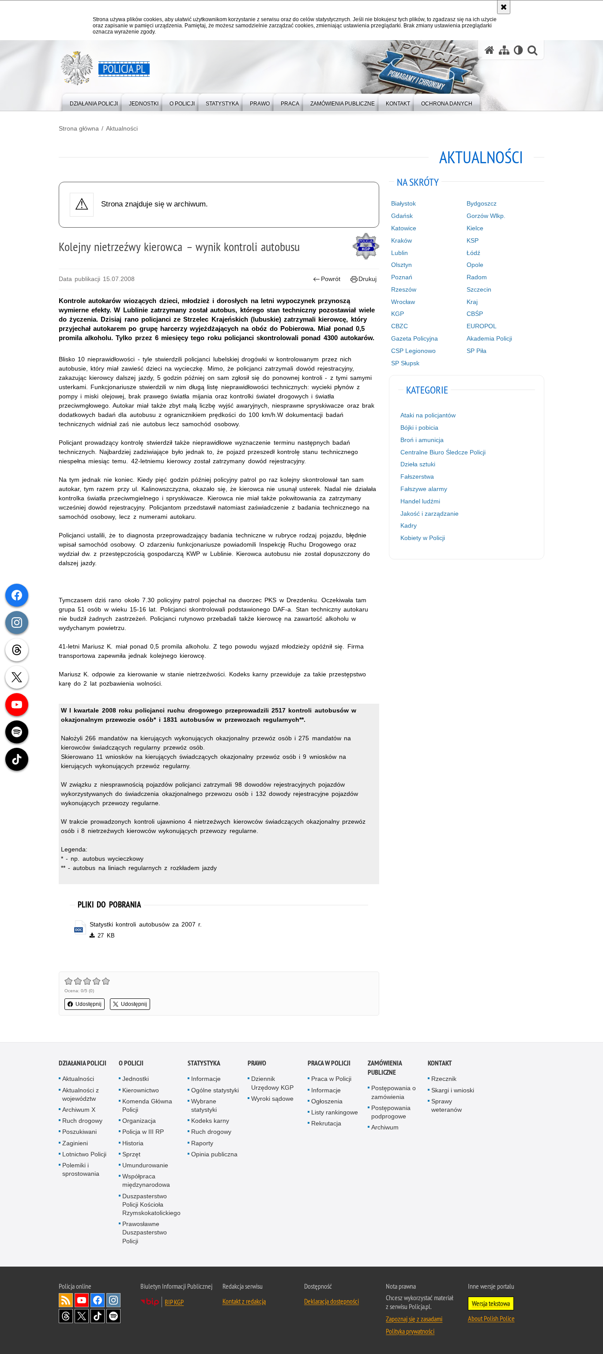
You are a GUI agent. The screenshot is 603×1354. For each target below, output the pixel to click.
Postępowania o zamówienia (393, 1092)
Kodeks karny (210, 1120)
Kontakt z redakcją (244, 1301)
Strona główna (79, 128)
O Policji (131, 1063)
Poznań (401, 277)
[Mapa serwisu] (504, 50)
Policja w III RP (143, 1131)
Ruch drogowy (82, 1120)
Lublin (399, 252)
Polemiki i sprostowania (80, 1169)
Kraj (472, 301)
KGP (397, 313)
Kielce (475, 228)
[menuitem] (94, 101)
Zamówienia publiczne (385, 1067)
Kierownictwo (140, 1090)
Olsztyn (401, 264)
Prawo (257, 1063)
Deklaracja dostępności (331, 1301)
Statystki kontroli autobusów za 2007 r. (146, 924)
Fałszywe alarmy (423, 488)
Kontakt (440, 1063)
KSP (473, 240)
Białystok (403, 203)
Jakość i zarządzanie (429, 513)
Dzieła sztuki (417, 464)
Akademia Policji (489, 338)
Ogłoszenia (327, 1101)
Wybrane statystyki (204, 1105)
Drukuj (367, 278)
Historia (132, 1143)
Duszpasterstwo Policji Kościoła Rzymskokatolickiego (151, 1204)
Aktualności (122, 128)
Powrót (330, 278)
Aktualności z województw (80, 1094)
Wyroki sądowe (272, 1098)
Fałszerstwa (417, 476)
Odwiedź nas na (82, 1300)
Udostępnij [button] (88, 1004)
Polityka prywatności (410, 1331)
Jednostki (135, 1078)
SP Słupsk (405, 363)
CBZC (399, 326)
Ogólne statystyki (215, 1090)
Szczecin (479, 289)
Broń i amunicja (422, 439)
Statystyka (204, 1063)
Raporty (202, 1143)
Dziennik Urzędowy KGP (272, 1083)
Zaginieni (75, 1143)
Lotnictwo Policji (84, 1154)
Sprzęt (131, 1154)
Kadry (408, 525)
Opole (475, 264)
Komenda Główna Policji (147, 1105)
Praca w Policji (329, 1063)
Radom (477, 277)
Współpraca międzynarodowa (146, 1180)
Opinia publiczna (214, 1154)
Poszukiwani (79, 1131)
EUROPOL (482, 326)
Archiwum (385, 1127)
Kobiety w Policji (422, 537)
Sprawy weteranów (446, 1105)
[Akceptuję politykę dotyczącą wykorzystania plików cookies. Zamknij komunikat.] (503, 7)
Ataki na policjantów (428, 415)
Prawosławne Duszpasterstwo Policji (144, 1232)
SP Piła (476, 350)
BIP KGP (174, 1302)
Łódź (473, 252)
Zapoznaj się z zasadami (414, 1318)
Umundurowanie (145, 1165)
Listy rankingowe (334, 1112)
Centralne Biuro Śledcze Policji (443, 452)
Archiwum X (78, 1109)
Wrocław (403, 301)
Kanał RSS (66, 1300)
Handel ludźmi (420, 501)
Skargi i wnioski (452, 1090)
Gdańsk (402, 215)
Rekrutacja (326, 1123)
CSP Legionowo (413, 350)
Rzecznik (443, 1078)
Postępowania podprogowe (391, 1112)
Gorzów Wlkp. (486, 215)
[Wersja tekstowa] (518, 50)
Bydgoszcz (482, 203)
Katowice (403, 228)
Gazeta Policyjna (414, 338)
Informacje (206, 1078)
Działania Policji (82, 1063)
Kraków (401, 240)
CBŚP (475, 313)
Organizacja (139, 1120)
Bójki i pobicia (419, 427)
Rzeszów (403, 289)
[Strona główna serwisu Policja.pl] (489, 50)
